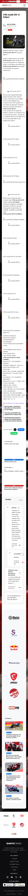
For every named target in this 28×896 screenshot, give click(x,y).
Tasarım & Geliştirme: (11, 894)
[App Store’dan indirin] (10, 1)
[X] (16, 877)
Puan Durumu (14, 867)
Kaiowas (20, 894)
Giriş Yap (23, 1)
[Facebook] (20, 877)
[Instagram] (7, 877)
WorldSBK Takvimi (14, 864)
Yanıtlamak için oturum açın (14, 545)
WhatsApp (14, 433)
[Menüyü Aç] (24, 5)
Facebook (21, 429)
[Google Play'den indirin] (19, 884)
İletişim (14, 869)
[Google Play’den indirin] (14, 1)
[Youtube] (11, 877)
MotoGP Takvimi (14, 861)
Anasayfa (14, 858)
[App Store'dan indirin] (8, 884)
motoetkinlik (17, 553)
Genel (10, 29)
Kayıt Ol (15, 599)
